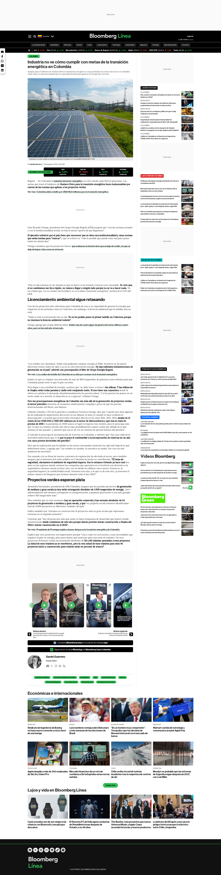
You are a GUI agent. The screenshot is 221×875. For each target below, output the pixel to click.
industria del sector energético (68, 181)
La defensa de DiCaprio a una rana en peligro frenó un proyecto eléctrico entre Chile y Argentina (171, 824)
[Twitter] (51, 666)
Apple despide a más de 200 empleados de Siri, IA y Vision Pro (48, 773)
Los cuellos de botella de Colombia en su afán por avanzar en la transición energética (76, 374)
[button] (2, 52)
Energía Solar (85, 677)
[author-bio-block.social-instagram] (56, 666)
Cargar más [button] (110, 785)
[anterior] (29, 634)
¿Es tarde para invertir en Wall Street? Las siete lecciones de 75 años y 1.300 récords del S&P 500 (48, 635)
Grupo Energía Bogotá (53, 682)
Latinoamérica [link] (102, 45)
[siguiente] (131, 634)
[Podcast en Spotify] (63, 850)
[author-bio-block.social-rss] (64, 666)
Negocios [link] (143, 45)
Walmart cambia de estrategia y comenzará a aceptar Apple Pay (169, 729)
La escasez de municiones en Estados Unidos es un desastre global (165, 450)
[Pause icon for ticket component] (29, 50)
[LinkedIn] (60, 666)
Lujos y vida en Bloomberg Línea (57, 790)
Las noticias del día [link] (38, 45)
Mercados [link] (67, 45)
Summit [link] (79, 45)
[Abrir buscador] (35, 36)
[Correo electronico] (47, 666)
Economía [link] (185, 45)
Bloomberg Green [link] (170, 45)
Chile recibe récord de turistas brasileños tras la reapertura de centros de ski (131, 774)
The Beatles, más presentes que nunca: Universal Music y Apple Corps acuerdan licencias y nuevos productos (131, 824)
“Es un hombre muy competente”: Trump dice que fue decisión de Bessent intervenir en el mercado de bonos (129, 731)
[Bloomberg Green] (167, 498)
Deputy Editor (51, 661)
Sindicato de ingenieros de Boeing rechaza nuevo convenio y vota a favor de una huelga (47, 730)
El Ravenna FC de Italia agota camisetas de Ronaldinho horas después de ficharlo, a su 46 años (89, 824)
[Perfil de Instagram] (46, 850)
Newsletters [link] (54, 45)
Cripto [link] (89, 45)
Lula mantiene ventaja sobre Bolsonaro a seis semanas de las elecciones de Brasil (89, 730)
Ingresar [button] (190, 36)
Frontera (122, 677)
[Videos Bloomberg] (167, 456)
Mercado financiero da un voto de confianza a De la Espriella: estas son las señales (89, 774)
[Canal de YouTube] (41, 850)
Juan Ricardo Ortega (108, 677)
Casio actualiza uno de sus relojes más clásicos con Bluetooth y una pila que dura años (47, 824)
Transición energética (42, 677)
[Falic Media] (179, 39)
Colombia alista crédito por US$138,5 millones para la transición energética (72, 192)
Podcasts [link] (155, 45)
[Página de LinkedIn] (52, 850)
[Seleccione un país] (52, 36)
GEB (95, 677)
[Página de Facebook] (30, 850)
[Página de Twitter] (35, 850)
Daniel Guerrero (36, 164)
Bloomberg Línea (87, 682)
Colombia (33, 56)
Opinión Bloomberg (149, 417)
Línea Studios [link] (130, 45)
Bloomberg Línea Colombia (106, 682)
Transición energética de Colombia (64, 677)
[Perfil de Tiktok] (57, 850)
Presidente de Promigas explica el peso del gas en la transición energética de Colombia (78, 529)
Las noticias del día (71, 682)
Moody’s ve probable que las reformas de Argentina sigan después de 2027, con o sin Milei (172, 774)
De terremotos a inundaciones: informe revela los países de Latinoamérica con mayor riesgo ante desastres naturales (158, 509)
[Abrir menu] (30, 36)
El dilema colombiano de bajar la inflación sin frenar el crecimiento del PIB (113, 634)
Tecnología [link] (116, 45)
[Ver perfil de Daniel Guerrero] (37, 662)
